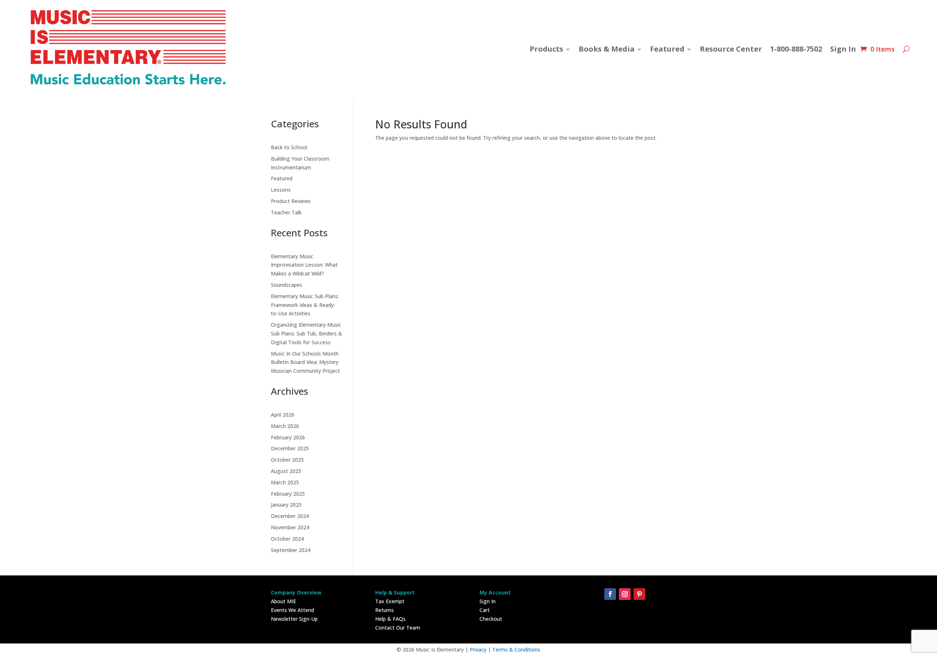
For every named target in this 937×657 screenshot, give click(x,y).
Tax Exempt (389, 601)
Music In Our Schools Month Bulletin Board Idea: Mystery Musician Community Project (305, 362)
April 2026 (282, 414)
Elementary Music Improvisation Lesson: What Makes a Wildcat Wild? (304, 265)
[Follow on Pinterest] (639, 594)
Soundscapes (286, 284)
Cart (484, 610)
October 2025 (287, 459)
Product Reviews (291, 201)
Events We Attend (292, 610)
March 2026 (285, 426)
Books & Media (607, 49)
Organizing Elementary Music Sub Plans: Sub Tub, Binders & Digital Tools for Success (306, 333)
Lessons (281, 189)
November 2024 (290, 527)
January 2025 (286, 504)
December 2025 (290, 448)
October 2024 (287, 538)
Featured (281, 178)
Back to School (289, 147)
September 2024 (290, 550)
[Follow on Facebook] (610, 594)
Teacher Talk (286, 212)
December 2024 (290, 516)
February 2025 (288, 493)
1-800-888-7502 (796, 49)
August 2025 (286, 471)
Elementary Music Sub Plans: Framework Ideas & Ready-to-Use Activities (305, 305)
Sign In (843, 49)
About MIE (283, 601)
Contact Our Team (397, 627)
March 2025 (285, 482)
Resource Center (731, 49)
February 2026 (288, 437)
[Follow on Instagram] (625, 594)
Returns (384, 610)
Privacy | (481, 649)
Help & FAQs (390, 618)
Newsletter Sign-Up (294, 618)
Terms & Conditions (516, 649)
